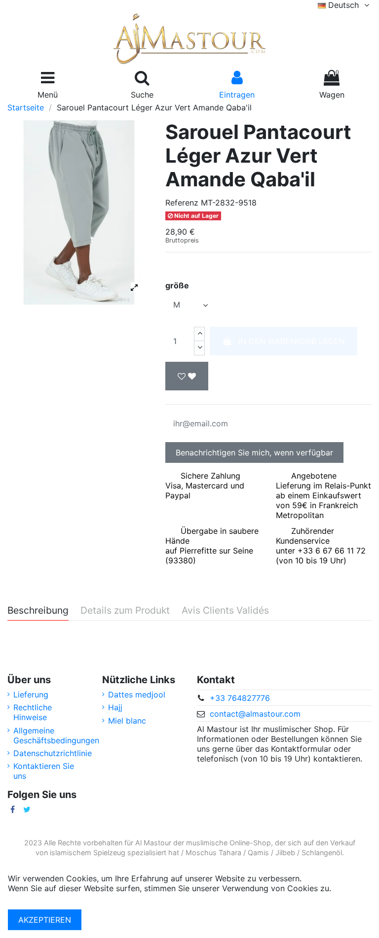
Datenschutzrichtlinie (52, 753)
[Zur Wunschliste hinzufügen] (186, 376)
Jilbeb (285, 852)
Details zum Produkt (125, 610)
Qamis (258, 852)
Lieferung (30, 694)
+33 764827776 (240, 698)
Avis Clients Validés (225, 610)
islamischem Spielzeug (87, 852)
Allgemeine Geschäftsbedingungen (56, 735)
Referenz (181, 203)
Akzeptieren (44, 920)
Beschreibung (38, 610)
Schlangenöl (322, 852)
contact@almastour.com (255, 714)
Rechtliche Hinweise (32, 712)
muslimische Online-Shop (228, 842)
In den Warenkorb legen (291, 341)
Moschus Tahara (213, 852)
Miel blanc (127, 721)
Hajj (115, 707)
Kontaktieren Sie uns (43, 771)
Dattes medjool (136, 694)
